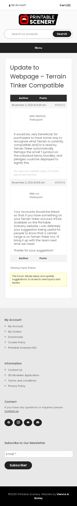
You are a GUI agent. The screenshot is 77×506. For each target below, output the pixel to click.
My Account (18, 5)
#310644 (60, 182)
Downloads (15, 337)
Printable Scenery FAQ (22, 348)
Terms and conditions (22, 380)
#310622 (60, 105)
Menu (38, 47)
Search (62, 34)
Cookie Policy (16, 342)
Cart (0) (65, 5)
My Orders (15, 332)
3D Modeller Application (23, 375)
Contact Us (15, 370)
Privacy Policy (16, 386)
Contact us (12, 411)
